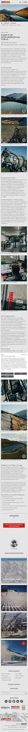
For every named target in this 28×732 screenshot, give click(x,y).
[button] (3, 355)
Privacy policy (24, 354)
